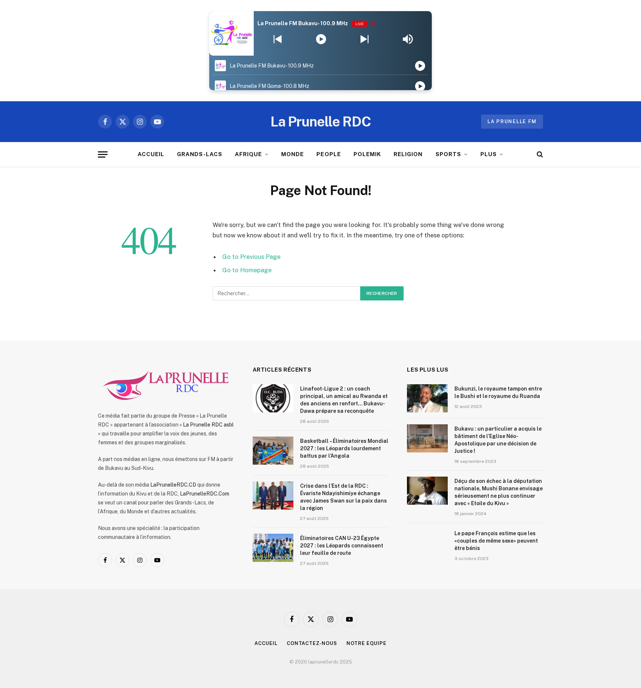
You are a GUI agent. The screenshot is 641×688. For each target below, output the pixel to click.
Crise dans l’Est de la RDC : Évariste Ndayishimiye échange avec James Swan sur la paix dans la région (343, 497)
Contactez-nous (312, 643)
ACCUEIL (151, 154)
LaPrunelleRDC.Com (204, 494)
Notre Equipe (366, 643)
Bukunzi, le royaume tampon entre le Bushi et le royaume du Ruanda (498, 392)
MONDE (292, 154)
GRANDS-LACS (199, 154)
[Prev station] (364, 39)
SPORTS (448, 154)
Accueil (265, 643)
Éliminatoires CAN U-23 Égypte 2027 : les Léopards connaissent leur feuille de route (341, 545)
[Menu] (103, 154)
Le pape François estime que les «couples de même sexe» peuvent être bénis (496, 540)
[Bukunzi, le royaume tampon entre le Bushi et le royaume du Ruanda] (427, 398)
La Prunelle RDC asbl (208, 425)
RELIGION (408, 154)
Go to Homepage (247, 270)
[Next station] (278, 39)
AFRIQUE (248, 154)
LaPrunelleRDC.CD (173, 485)
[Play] (321, 39)
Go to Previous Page (251, 256)
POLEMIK (367, 154)
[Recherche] (539, 154)
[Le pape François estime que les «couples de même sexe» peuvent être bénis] (427, 543)
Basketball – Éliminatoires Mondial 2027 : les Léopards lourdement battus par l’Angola (344, 448)
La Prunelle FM (512, 121)
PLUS (488, 154)
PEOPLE (328, 154)
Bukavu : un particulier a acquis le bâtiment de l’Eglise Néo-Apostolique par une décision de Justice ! (498, 440)
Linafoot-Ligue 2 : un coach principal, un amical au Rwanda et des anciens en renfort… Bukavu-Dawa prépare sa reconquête (344, 400)
